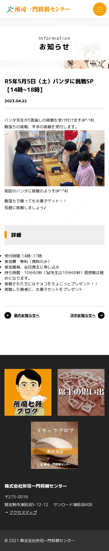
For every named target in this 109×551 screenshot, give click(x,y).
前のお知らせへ (26, 315)
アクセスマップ (23, 512)
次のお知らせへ (83, 315)
